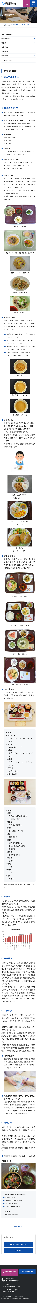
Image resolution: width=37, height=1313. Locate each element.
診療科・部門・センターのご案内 (20, 24)
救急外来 (10, 1272)
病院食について (6, 39)
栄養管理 (4, 47)
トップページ (5, 24)
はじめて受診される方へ (18, 1244)
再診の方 (18, 1250)
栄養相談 (4, 51)
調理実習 (4, 56)
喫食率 (3, 43)
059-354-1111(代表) (12, 1290)
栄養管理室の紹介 (7, 34)
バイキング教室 (6, 60)
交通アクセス (29, 1271)
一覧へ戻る (18, 1226)
